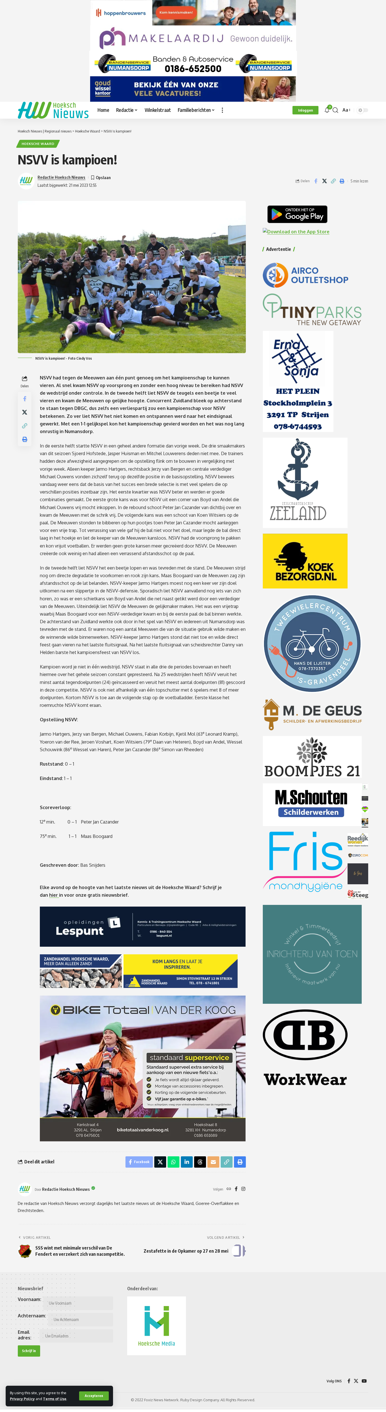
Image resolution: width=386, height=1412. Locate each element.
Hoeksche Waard (38, 144)
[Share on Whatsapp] (173, 1162)
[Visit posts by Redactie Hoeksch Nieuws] (25, 1189)
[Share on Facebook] (316, 181)
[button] (94, 1395)
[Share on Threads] (200, 1162)
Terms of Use (54, 1398)
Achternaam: (32, 1315)
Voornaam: (29, 1299)
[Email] (213, 1162)
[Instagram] (243, 1189)
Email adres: (24, 1335)
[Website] (229, 1189)
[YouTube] (364, 1381)
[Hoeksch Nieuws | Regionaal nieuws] (53, 110)
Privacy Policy (22, 1398)
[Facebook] (236, 1189)
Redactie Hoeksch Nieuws (61, 177)
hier (54, 895)
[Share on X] (324, 181)
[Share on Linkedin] (187, 1162)
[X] (356, 1381)
